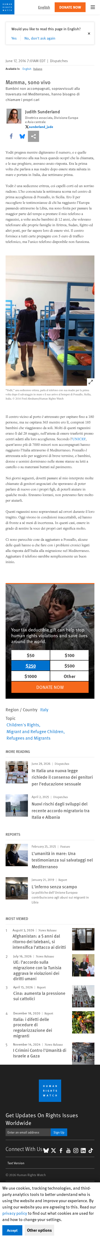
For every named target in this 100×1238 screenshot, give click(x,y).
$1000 (30, 676)
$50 (30, 655)
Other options (39, 1230)
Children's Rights (23, 724)
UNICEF (79, 438)
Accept (12, 1230)
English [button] (44, 7)
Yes (14, 37)
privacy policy (14, 1213)
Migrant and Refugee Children (35, 731)
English (27, 68)
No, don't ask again (39, 37)
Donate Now (70, 7)
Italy (44, 709)
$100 (69, 655)
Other (69, 676)
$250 (31, 665)
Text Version (15, 1163)
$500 (69, 665)
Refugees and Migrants (28, 738)
